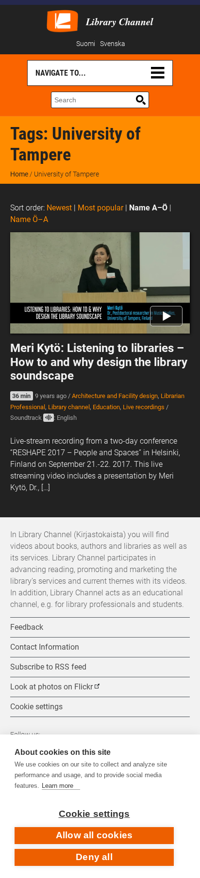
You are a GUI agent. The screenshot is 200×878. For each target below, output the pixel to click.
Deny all (94, 857)
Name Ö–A (29, 219)
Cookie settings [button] (36, 706)
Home (19, 174)
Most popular (100, 207)
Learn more (57, 785)
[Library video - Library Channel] (62, 20)
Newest (59, 207)
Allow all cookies (94, 835)
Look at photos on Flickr (51, 686)
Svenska (112, 44)
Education (106, 407)
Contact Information (44, 647)
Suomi (85, 44)
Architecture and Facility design (115, 395)
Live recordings (144, 407)
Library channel (69, 407)
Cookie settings (94, 814)
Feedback (26, 627)
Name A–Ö (148, 207)
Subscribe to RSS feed (48, 666)
